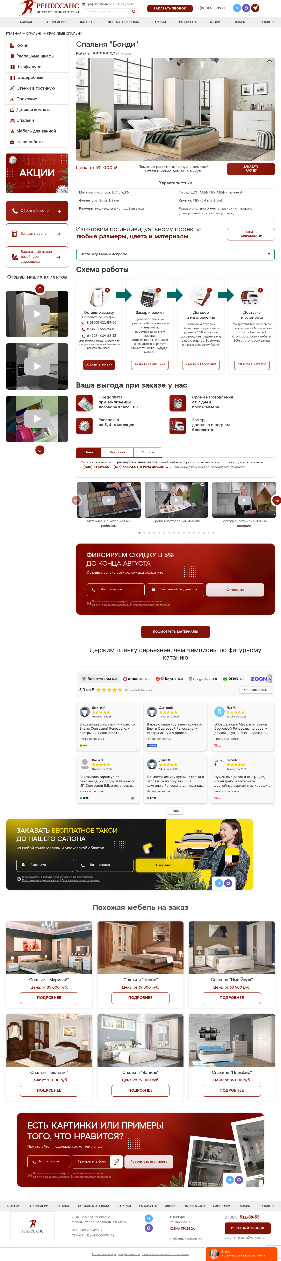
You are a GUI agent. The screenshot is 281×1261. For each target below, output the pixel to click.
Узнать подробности (251, 234)
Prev (40, 289)
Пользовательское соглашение (165, 1254)
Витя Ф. (232, 760)
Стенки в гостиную (35, 88)
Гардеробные (29, 78)
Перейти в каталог (252, 364)
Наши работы (29, 142)
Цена (89, 452)
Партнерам (221, 1206)
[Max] (246, 8)
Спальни (34, 33)
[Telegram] (237, 8)
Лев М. (231, 707)
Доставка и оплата (123, 22)
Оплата (148, 452)
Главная (25, 22)
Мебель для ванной (36, 131)
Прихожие (26, 99)
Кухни (22, 45)
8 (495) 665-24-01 (210, 3)
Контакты (266, 22)
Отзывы (239, 22)
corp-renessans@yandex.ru (245, 1237)
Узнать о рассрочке (201, 364)
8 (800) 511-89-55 (211, 8)
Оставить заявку (99, 365)
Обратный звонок (247, 1228)
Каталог (86, 22)
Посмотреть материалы (175, 631)
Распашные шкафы (35, 56)
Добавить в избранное (186, 1239)
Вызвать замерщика (150, 364)
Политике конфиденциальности (110, 605)
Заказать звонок (170, 8)
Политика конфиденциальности (116, 1254)
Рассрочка (188, 22)
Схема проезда (182, 1228)
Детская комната (33, 110)
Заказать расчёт (251, 168)
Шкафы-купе (28, 67)
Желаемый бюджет (176, 589)
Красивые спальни (64, 33)
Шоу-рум (159, 22)
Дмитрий (166, 707)
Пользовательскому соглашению (150, 605)
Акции (215, 22)
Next (40, 450)
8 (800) (242, 1217)
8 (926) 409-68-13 (211, 13)
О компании (55, 22)
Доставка (117, 452)
